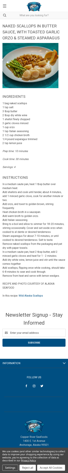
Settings (10, 468)
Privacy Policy (28, 460)
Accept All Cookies (51, 468)
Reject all (27, 468)
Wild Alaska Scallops (31, 295)
